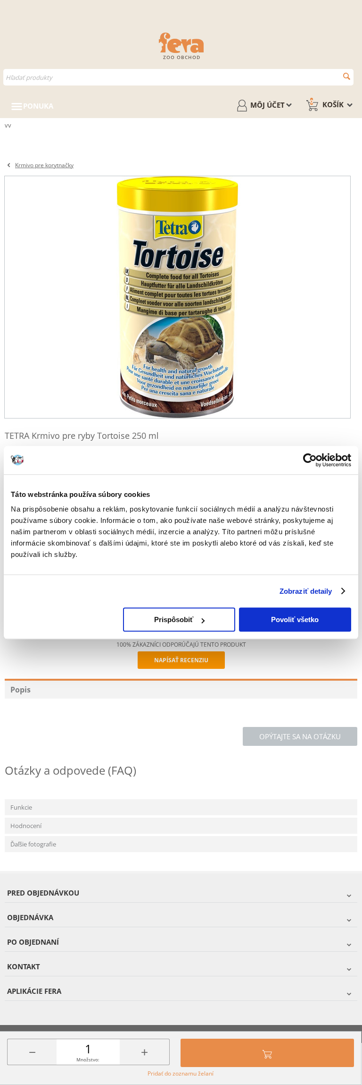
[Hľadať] (346, 76)
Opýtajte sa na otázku (300, 736)
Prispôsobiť (173, 619)
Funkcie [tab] (21, 807)
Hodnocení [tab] (25, 825)
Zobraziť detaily (306, 591)
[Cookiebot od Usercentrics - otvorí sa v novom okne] (310, 460)
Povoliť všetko (295, 619)
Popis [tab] (20, 689)
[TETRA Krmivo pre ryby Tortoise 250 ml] (177, 297)
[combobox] (178, 77)
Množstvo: (87, 1059)
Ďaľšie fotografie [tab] (33, 844)
